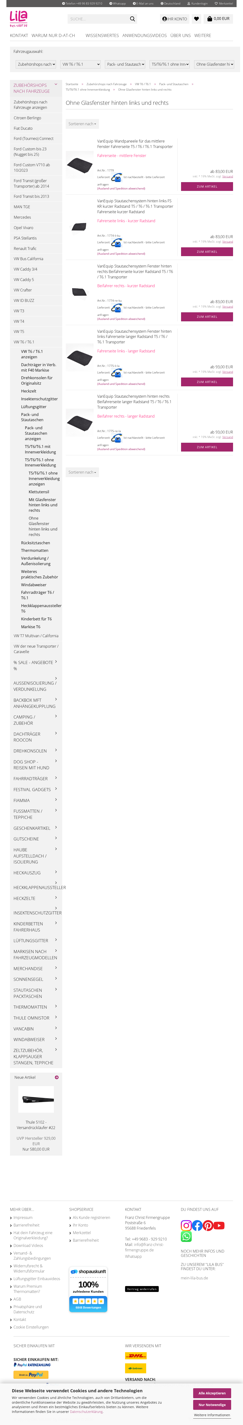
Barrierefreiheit (26, 1225)
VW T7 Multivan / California (36, 635)
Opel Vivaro (23, 227)
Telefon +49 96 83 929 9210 (83, 3)
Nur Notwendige (212, 1404)
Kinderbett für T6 (36, 619)
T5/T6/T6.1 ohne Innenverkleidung (40, 462)
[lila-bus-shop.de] (35, 19)
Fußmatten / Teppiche (28, 814)
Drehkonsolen (30, 751)
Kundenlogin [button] (199, 3)
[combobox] (82, 124)
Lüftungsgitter (34, 406)
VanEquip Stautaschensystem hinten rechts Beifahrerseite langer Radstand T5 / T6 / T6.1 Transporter (134, 402)
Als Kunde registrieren (91, 1217)
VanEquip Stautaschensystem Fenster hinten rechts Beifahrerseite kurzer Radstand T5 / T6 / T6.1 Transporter (135, 271)
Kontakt (19, 35)
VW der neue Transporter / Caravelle (36, 649)
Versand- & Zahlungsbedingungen (32, 1255)
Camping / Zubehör (24, 720)
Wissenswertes (102, 35)
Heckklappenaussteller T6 (41, 608)
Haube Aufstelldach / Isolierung (30, 856)
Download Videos (28, 1245)
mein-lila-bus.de (194, 1278)
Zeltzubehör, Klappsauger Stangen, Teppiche (33, 1056)
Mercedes (22, 217)
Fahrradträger (31, 778)
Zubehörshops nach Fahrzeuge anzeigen (30, 104)
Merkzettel (225, 3)
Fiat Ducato (23, 128)
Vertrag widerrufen (142, 1289)
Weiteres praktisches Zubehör (39, 574)
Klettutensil (39, 491)
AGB (17, 1299)
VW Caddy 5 (24, 279)
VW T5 (19, 331)
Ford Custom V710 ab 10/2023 (32, 167)
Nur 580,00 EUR (36, 1144)
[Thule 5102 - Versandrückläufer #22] (36, 1099)
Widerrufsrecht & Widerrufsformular (29, 1268)
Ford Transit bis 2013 (31, 196)
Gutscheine (26, 839)
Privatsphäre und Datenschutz (28, 1309)
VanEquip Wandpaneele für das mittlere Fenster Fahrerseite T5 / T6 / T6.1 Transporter (135, 143)
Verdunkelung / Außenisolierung (36, 561)
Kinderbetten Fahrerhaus (28, 927)
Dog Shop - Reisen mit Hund (31, 765)
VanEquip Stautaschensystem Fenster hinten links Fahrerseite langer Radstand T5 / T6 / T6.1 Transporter (134, 337)
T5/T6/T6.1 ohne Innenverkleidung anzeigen (44, 478)
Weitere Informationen (212, 1415)
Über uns (180, 35)
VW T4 (19, 321)
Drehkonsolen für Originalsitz (37, 380)
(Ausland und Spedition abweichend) (121, 188)
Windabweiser (34, 584)
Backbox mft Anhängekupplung (35, 703)
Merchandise (28, 968)
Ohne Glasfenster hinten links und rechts (43, 526)
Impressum (23, 1217)
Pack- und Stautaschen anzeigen (36, 433)
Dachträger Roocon (27, 737)
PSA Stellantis (25, 238)
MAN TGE (22, 206)
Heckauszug (27, 873)
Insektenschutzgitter (39, 398)
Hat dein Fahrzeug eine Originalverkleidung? (33, 1235)
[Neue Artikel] (57, 1077)
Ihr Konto (80, 1225)
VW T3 (19, 311)
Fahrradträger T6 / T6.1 (37, 595)
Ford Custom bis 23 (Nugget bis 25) (30, 151)
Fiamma (22, 800)
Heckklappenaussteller (38, 887)
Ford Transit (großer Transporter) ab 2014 (31, 183)
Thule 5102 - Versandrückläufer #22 (36, 1125)
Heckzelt (28, 391)
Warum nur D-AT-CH (53, 35)
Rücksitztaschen (35, 542)
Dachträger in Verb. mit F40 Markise (38, 367)
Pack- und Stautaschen (32, 417)
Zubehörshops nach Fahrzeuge (32, 88)
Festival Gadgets (32, 789)
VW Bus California (28, 258)
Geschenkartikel (32, 828)
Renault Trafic (25, 248)
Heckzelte (24, 898)
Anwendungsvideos (144, 35)
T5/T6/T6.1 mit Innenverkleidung (40, 449)
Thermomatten (34, 550)
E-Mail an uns (145, 3)
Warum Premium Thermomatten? (28, 1289)
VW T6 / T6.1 (24, 342)
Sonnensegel (28, 979)
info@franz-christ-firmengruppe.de (144, 1247)
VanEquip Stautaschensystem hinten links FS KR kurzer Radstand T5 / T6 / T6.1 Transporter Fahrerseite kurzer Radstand (135, 206)
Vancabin (24, 1029)
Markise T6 (30, 626)
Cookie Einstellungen (31, 1327)
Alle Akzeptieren (212, 1393)
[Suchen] (132, 19)
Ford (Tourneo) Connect (33, 138)
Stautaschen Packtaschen (28, 993)
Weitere (202, 35)
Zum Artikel (207, 186)
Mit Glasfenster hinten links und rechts (43, 505)
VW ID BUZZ (24, 300)
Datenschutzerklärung (86, 1411)
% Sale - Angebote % (33, 665)
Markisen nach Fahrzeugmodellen (35, 954)
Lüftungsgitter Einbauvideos (37, 1278)
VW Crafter (23, 290)
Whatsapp (119, 3)
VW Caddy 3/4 (25, 269)
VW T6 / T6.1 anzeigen (32, 354)
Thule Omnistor (31, 1018)
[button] (170, 3)
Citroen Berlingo (27, 117)
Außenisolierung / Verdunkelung (35, 686)
